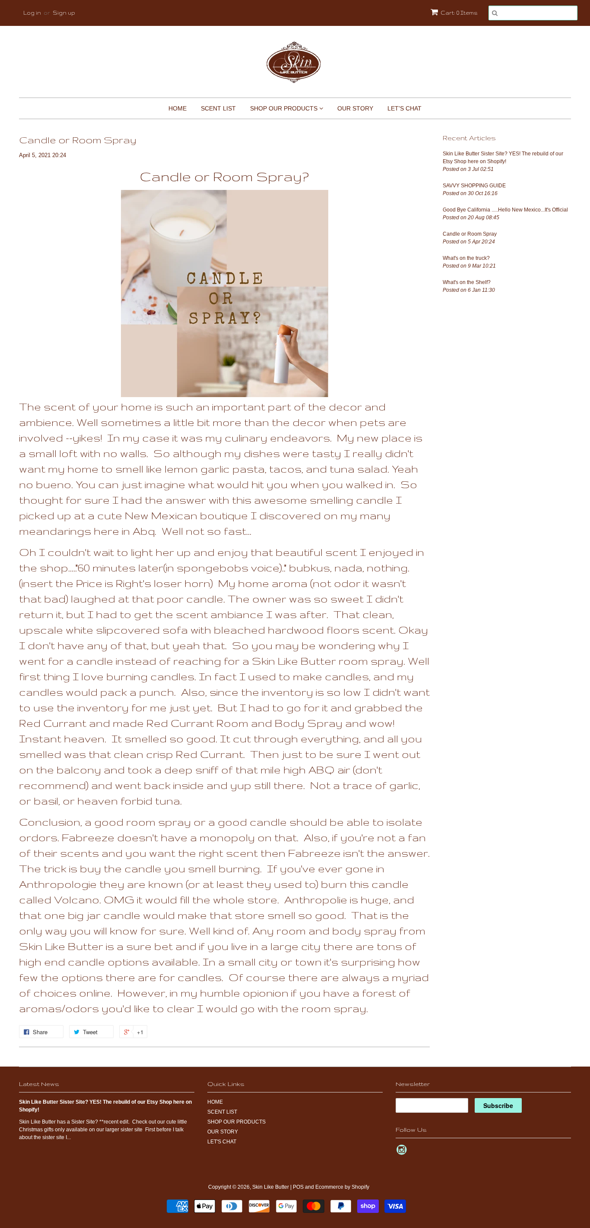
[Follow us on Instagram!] (403, 1152)
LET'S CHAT (404, 108)
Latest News (39, 1083)
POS (298, 1187)
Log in (32, 13)
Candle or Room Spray (470, 234)
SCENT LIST (218, 108)
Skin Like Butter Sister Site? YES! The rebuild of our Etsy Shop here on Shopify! (503, 157)
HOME (177, 108)
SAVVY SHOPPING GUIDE (474, 186)
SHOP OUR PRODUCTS (284, 108)
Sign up (64, 13)
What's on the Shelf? (467, 282)
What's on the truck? (466, 258)
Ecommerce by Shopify (342, 1187)
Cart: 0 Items (459, 13)
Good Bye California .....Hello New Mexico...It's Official (505, 210)
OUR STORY (355, 108)
